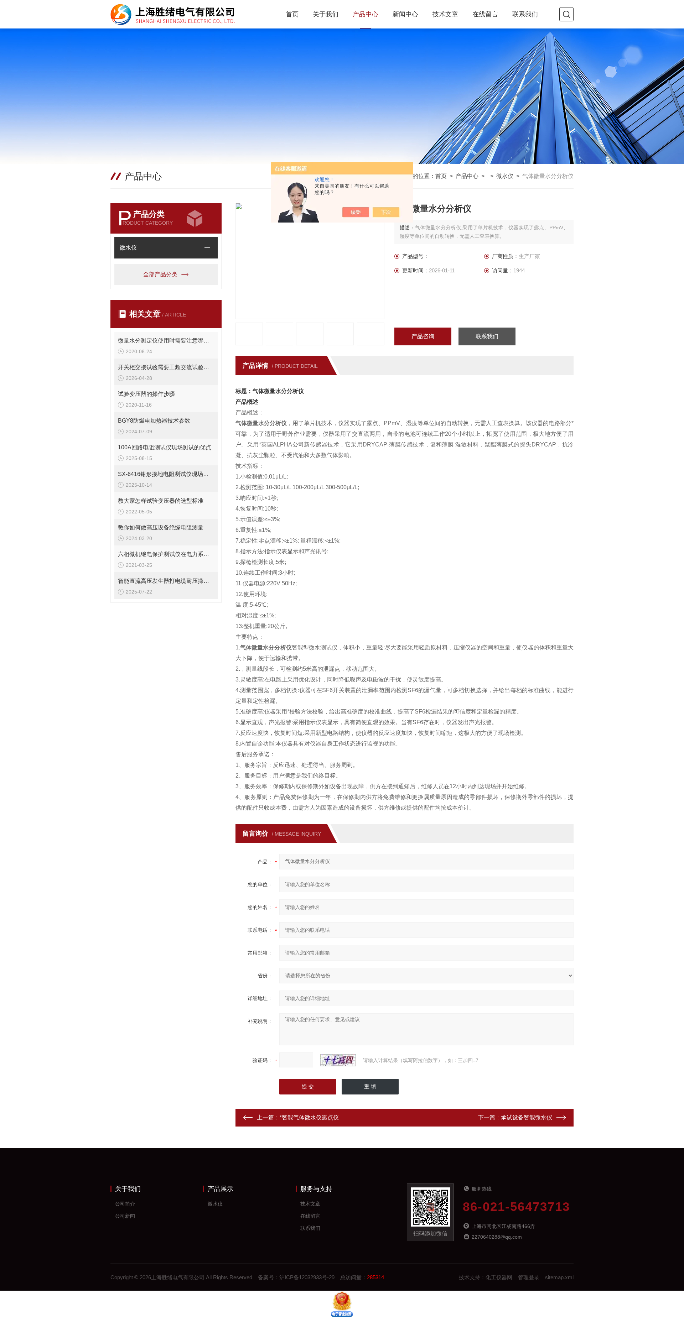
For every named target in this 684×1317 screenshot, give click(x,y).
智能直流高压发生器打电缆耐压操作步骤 (166, 581)
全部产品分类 (160, 274)
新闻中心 (405, 14)
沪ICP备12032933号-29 (307, 1277)
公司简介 (125, 1204)
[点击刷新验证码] (338, 1060)
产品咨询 (422, 336)
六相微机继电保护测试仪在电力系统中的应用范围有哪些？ (166, 554)
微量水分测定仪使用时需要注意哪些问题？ (166, 341)
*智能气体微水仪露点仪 (309, 1117)
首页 (292, 14)
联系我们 (525, 14)
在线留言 (485, 14)
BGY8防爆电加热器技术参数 (154, 421)
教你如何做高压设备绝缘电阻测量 (160, 527)
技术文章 (445, 14)
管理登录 (528, 1277)
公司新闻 (125, 1216)
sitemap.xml (559, 1277)
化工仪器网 (499, 1277)
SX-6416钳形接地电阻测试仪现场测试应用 (166, 474)
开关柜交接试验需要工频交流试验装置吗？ (166, 367)
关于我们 (325, 14)
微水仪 (504, 176)
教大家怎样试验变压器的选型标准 (160, 501)
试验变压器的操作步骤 (146, 394)
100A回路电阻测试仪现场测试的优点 (164, 447)
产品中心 (365, 14)
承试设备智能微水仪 (526, 1117)
